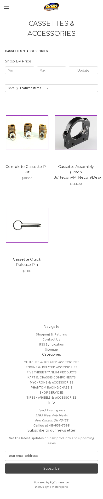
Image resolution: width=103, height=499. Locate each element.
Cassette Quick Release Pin (27, 262)
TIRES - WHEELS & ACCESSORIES (51, 398)
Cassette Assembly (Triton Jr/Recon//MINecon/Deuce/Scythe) (76, 172)
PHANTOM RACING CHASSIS (51, 387)
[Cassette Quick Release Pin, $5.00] (27, 225)
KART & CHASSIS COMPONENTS (51, 377)
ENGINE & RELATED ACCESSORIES (51, 367)
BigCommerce (59, 482)
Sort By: (13, 88)
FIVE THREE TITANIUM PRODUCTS (52, 372)
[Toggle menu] (6, 6)
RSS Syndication (51, 344)
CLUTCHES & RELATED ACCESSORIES (52, 362)
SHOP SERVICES (52, 392)
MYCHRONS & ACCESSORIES (51, 382)
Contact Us (51, 339)
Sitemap (51, 349)
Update (83, 70)
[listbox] (35, 88)
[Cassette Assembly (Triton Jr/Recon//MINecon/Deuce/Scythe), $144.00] (76, 132)
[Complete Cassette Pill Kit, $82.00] (27, 132)
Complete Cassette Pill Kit (27, 169)
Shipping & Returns (51, 334)
